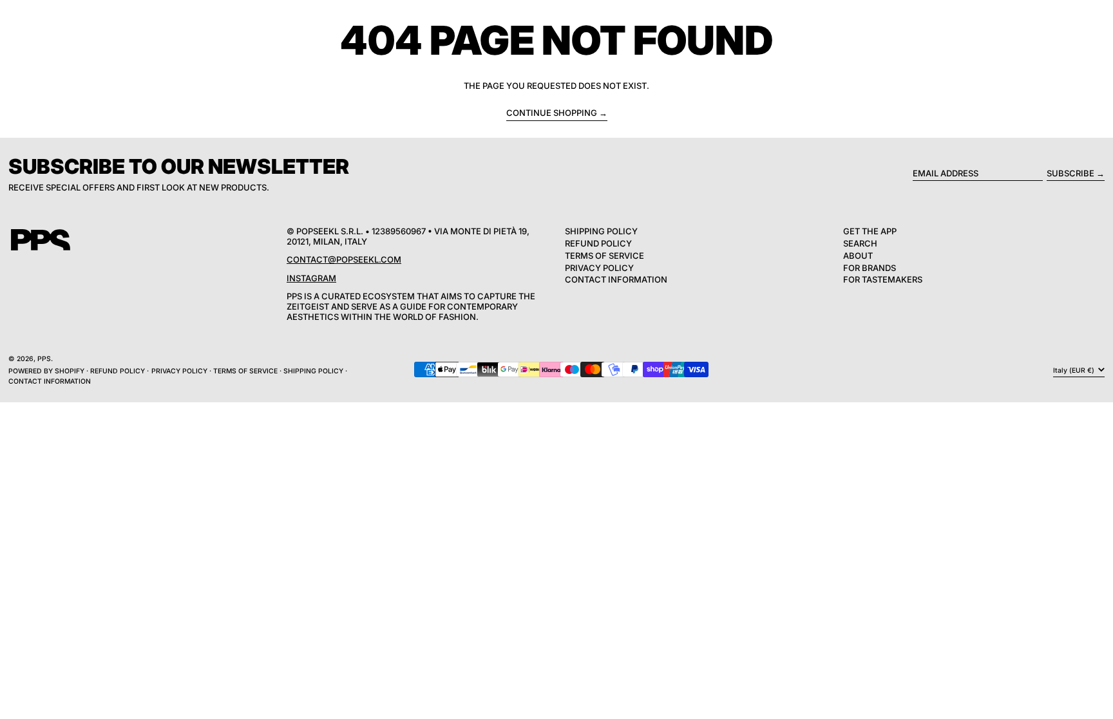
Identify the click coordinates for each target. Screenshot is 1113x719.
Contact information (49, 381)
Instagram (311, 278)
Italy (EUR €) (1074, 370)
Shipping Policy (601, 231)
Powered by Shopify (46, 371)
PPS (44, 359)
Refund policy (117, 371)
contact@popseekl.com (344, 259)
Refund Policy (598, 243)
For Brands (869, 268)
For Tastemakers (882, 279)
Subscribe (1070, 173)
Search (860, 243)
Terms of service (245, 371)
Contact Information (616, 279)
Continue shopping (551, 113)
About (858, 255)
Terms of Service (604, 255)
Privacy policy (179, 371)
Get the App (870, 231)
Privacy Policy (599, 268)
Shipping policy (313, 371)
